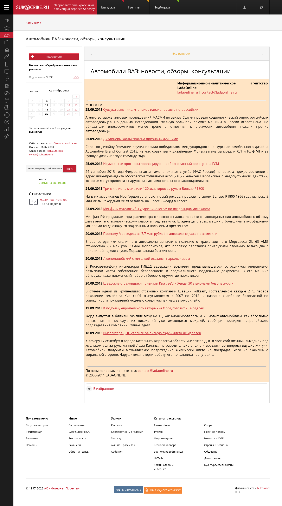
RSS (76, 77)
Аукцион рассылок (123, 445)
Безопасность (77, 438)
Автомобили (33, 22)
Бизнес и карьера (165, 445)
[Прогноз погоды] (6, 100)
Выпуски (108, 7)
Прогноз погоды (214, 432)
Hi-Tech (158, 458)
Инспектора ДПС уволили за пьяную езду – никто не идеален (152, 333)
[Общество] (6, 93)
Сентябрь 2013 (59, 90)
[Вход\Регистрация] (245, 7)
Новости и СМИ (214, 438)
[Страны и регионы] (6, 115)
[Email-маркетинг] (6, 136)
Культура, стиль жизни (218, 465)
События (116, 451)
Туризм (158, 432)
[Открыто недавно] (6, 28)
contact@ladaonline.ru (219, 92)
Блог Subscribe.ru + (81, 432)
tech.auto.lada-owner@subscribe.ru (46, 152)
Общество (210, 451)
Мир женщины (163, 438)
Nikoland (263, 488)
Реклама (116, 425)
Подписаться (54, 56)
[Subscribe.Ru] (32, 7)
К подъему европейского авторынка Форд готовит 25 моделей (153, 308)
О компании (76, 425)
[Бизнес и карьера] (6, 42)
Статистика (40, 194)
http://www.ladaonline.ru (63, 143)
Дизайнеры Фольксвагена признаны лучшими (140, 139)
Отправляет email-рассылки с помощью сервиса (74, 7)
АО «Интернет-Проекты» (61, 488)
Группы (134, 7)
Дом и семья (212, 458)
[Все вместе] (6, 21)
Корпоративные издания (127, 432)
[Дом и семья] (6, 50)
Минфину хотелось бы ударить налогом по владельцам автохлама (156, 209)
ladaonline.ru (187, 92)
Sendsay (116, 438)
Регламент (32, 438)
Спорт (208, 425)
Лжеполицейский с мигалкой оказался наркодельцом (146, 258)
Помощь (31, 445)
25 (46, 114)
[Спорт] (6, 108)
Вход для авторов (37, 425)
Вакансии (75, 445)
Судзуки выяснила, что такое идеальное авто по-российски (150, 109)
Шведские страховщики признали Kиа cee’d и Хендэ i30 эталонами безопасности (168, 283)
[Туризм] (6, 122)
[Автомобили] (6, 35)
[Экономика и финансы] (6, 129)
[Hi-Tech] (6, 64)
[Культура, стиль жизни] (6, 79)
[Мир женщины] (6, 57)
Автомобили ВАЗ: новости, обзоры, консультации (76, 39)
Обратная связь (79, 451)
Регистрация (34, 432)
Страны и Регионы (216, 445)
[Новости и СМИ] (6, 86)
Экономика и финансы (168, 451)
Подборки (162, 7)
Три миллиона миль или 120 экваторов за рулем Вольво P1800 (153, 188)
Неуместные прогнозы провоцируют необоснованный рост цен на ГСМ (161, 163)
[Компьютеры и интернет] (6, 71)
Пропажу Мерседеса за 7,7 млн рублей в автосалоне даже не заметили (160, 233)
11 (46, 105)
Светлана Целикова (52, 183)
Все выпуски (181, 53)
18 (46, 109)
